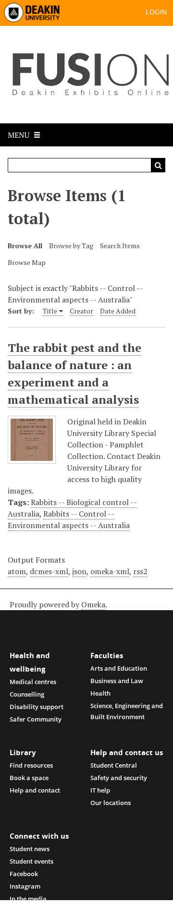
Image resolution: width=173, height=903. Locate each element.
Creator (81, 310)
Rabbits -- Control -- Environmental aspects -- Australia (69, 519)
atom (17, 571)
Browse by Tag (71, 245)
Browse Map (27, 262)
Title (50, 310)
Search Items (120, 245)
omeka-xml (109, 571)
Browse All (25, 245)
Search (158, 165)
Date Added (118, 310)
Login (156, 12)
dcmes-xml (49, 571)
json (79, 571)
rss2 (140, 571)
